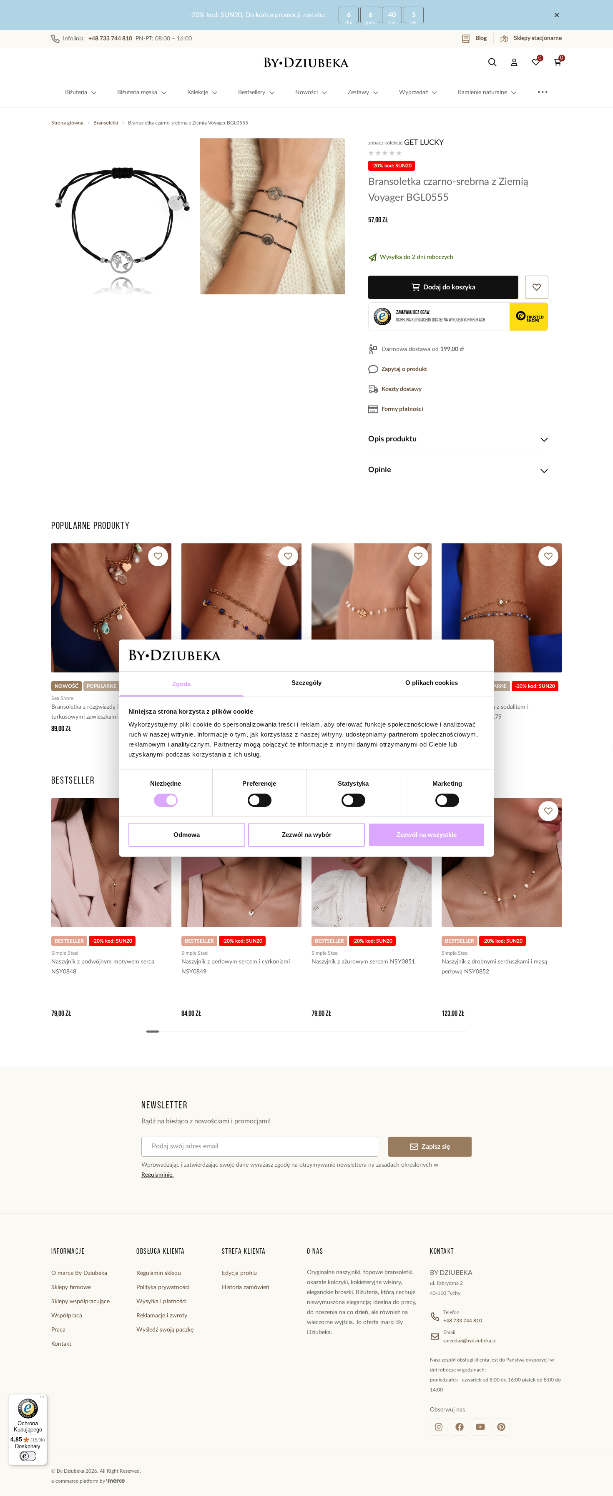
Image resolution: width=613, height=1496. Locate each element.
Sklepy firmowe (71, 1287)
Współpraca (66, 1316)
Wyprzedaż (413, 92)
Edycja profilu (239, 1273)
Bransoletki (105, 122)
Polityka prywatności (162, 1287)
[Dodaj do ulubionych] (158, 556)
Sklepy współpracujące (80, 1301)
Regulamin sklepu (158, 1273)
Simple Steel (64, 953)
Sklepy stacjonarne (538, 38)
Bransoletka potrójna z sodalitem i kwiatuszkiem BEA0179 (485, 712)
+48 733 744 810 (462, 1320)
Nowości (306, 92)
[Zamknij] (557, 15)
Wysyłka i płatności (161, 1301)
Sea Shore (62, 698)
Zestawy (358, 92)
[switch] (259, 800)
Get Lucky (424, 143)
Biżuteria (76, 92)
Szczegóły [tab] (306, 682)
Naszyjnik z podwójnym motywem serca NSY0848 (102, 967)
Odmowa (186, 834)
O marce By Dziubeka (79, 1273)
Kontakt (61, 1344)
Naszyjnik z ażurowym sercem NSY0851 (363, 962)
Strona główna (67, 122)
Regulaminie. (157, 1175)
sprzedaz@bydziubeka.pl (470, 1340)
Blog (481, 38)
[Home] (306, 62)
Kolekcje (197, 92)
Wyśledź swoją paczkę (164, 1330)
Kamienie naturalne (482, 92)
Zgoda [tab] (181, 683)
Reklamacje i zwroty (161, 1316)
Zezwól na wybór (307, 834)
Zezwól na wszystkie (427, 834)
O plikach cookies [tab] (431, 682)
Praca (58, 1330)
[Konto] (514, 62)
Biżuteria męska (137, 92)
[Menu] (42, 1399)
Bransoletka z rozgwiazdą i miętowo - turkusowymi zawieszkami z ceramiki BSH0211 (111, 712)
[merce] (115, 1481)
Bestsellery (251, 92)
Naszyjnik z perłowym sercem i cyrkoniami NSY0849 (235, 967)
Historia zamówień (245, 1287)
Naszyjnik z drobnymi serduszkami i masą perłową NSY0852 (494, 967)
